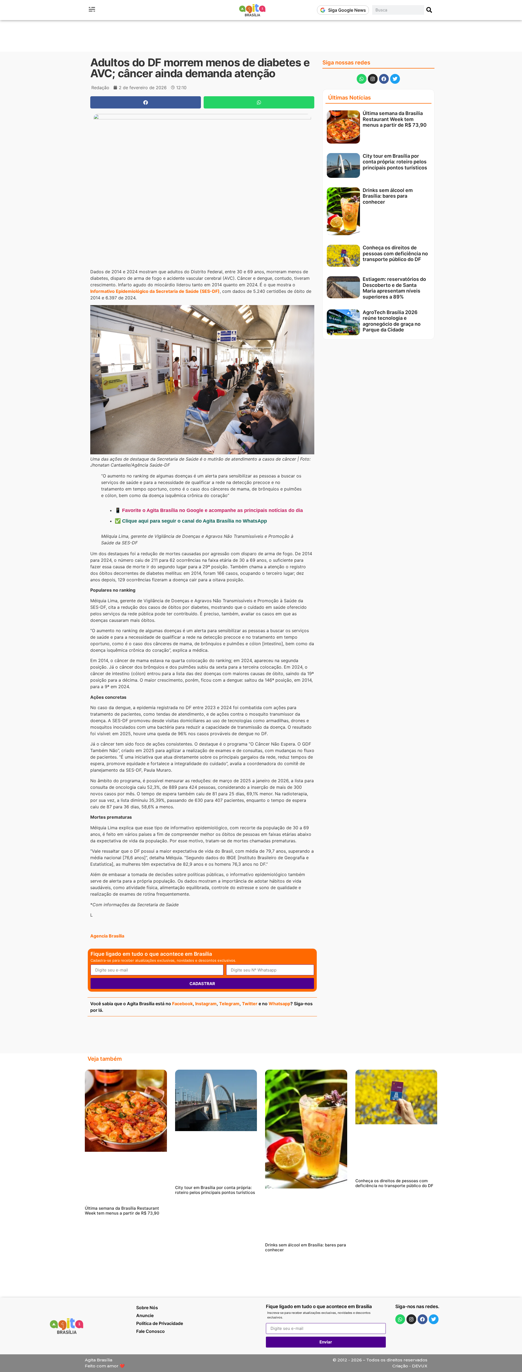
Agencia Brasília (107, 936)
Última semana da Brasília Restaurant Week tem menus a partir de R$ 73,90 (395, 119)
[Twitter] (395, 79)
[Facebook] (384, 79)
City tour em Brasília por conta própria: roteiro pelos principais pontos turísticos (395, 161)
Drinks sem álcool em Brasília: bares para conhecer (388, 196)
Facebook (182, 1003)
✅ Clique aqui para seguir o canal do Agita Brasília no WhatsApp (191, 521)
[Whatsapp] (361, 79)
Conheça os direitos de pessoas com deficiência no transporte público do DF (395, 253)
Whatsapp (279, 1003)
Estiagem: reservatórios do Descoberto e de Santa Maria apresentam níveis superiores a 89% (394, 288)
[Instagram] (373, 79)
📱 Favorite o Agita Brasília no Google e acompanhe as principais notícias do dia (209, 510)
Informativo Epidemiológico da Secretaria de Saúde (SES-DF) (155, 291)
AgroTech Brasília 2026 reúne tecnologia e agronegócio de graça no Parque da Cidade (392, 321)
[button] (145, 102)
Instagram (206, 1003)
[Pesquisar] (429, 10)
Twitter (249, 1003)
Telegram (229, 1003)
